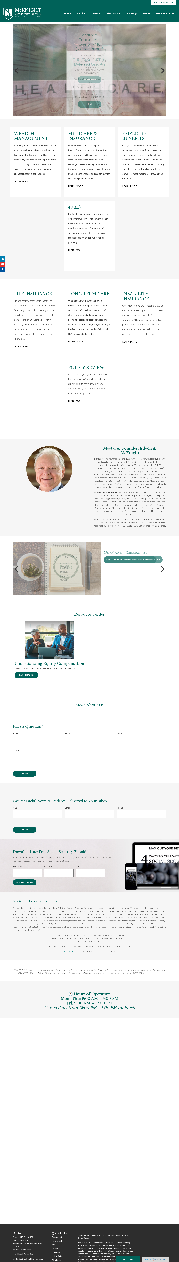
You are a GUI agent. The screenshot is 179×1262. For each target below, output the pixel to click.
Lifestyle (56, 1252)
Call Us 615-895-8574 (163, 2)
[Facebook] (2, 269)
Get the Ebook (24, 882)
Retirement (57, 1237)
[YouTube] (2, 264)
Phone (120, 733)
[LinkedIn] (2, 259)
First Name (18, 866)
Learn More (21, 181)
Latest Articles (58, 1256)
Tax (53, 1244)
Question (17, 750)
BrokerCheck (83, 1238)
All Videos (56, 1260)
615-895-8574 (26, 1237)
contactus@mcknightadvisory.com (28, 1259)
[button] (67, 13)
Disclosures (128, 1259)
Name (15, 733)
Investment (57, 1241)
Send (25, 773)
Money (55, 1248)
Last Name (49, 866)
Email (67, 733)
